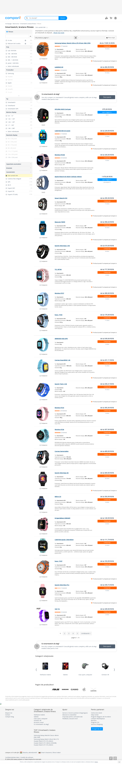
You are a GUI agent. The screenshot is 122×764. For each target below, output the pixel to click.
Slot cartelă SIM (40, 27)
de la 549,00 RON (107, 339)
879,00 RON (107, 109)
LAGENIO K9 (59, 67)
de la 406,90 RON (107, 67)
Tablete (65, 675)
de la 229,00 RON (107, 131)
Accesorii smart (39, 722)
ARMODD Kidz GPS (61, 339)
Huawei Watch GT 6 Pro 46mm (43, 741)
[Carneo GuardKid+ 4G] (44, 366)
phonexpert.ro (107, 182)
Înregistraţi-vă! (97, 729)
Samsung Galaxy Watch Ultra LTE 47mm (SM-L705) (73, 43)
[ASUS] (56, 689)
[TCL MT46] (44, 275)
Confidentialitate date (12, 757)
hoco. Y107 (58, 561)
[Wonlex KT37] (44, 299)
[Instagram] (115, 758)
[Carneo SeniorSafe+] (44, 457)
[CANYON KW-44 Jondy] (44, 137)
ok (30, 36)
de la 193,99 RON (107, 561)
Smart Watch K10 (61, 198)
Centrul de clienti (96, 713)
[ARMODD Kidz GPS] (44, 345)
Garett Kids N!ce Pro (62, 585)
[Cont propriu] (115, 18)
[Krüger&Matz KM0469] (44, 524)
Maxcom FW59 (60, 222)
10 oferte (107, 389)
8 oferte (107, 251)
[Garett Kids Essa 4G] (44, 479)
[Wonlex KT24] (44, 414)
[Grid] (78, 37)
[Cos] (111, 18)
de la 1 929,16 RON (107, 43)
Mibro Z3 (58, 497)
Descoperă (107, 97)
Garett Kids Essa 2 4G (62, 246)
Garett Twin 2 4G (61, 384)
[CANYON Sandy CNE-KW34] (44, 546)
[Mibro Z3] (44, 502)
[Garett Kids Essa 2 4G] (44, 252)
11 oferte (107, 320)
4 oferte (107, 502)
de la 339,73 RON (107, 585)
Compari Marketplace (98, 719)
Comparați (107, 46)
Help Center (95, 715)
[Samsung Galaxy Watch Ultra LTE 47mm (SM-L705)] (44, 49)
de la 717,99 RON (107, 269)
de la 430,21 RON (107, 384)
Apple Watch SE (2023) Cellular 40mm (68, 177)
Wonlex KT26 (59, 429)
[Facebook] (111, 758)
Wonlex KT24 (59, 408)
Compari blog (9, 717)
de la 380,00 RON (107, 293)
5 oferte (107, 160)
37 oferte (107, 72)
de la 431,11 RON (107, 360)
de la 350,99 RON (107, 496)
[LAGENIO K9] (44, 73)
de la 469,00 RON (107, 473)
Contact (7, 715)
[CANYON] (93, 689)
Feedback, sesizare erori (70, 719)
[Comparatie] (106, 18)
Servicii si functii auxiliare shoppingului (75, 713)
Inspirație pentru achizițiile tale (72, 717)
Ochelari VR (105, 675)
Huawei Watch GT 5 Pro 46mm (43, 745)
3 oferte (107, 457)
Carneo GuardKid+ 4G (62, 360)
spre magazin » (107, 112)
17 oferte (107, 136)
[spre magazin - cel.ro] (44, 115)
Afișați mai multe (58, 33)
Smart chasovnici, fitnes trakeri (51, 752)
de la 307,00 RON (107, 429)
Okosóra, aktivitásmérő (30, 752)
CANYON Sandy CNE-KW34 (64, 540)
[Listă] (75, 37)
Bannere (93, 720)
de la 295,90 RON (107, 198)
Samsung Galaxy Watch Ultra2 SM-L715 (46, 739)
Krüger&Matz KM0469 (62, 518)
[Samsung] (65, 689)
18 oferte (107, 227)
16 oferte (107, 365)
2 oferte (107, 275)
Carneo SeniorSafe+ (62, 451)
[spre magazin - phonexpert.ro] (44, 183)
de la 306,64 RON (107, 222)
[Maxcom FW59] (44, 228)
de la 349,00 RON (107, 609)
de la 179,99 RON (107, 315)
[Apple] (84, 689)
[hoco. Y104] (44, 321)
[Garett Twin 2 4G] (44, 390)
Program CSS (95, 722)
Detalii (43, 125)
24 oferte (107, 478)
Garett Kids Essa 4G (62, 473)
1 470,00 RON (107, 177)
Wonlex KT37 (59, 293)
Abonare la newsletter (69, 715)
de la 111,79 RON (107, 540)
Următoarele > (85, 633)
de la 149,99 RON (107, 518)
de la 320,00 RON (107, 155)
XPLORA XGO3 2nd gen (63, 109)
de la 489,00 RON (107, 451)
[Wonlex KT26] (44, 435)
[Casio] (74, 689)
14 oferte (107, 48)
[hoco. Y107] (44, 567)
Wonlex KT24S (60, 155)
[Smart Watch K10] (44, 204)
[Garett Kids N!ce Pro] (44, 591)
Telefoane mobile (45, 675)
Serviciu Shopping (97, 724)
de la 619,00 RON (107, 246)
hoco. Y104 (58, 315)
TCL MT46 (58, 269)
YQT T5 (57, 609)
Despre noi (8, 713)
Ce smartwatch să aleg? (51, 94)
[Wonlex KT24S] (44, 161)
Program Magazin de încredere (101, 717)
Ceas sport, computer (85, 675)
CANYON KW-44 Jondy (62, 131)
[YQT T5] (44, 615)
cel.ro (107, 115)
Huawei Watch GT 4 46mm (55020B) (45, 743)
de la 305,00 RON (107, 408)
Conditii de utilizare (27, 757)
